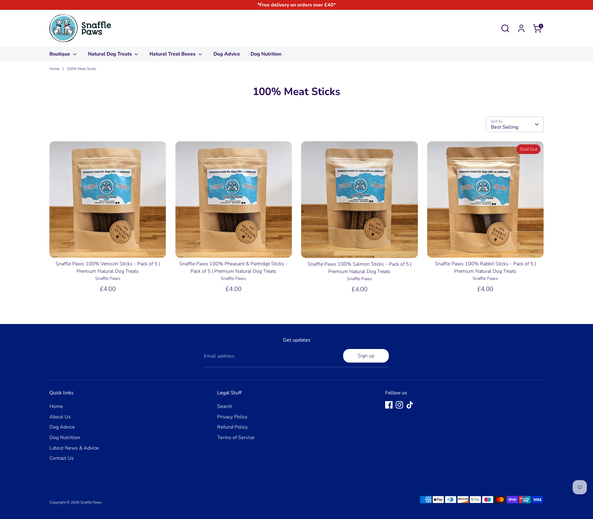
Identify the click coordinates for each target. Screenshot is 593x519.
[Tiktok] (410, 405)
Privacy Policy (232, 416)
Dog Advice (226, 54)
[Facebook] (389, 405)
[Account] (521, 28)
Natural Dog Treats (110, 54)
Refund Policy (232, 427)
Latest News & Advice (74, 448)
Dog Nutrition (265, 54)
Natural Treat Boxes (173, 54)
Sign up (366, 355)
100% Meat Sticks (81, 68)
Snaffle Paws (91, 502)
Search (224, 406)
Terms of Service (235, 437)
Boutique (60, 54)
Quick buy (108, 247)
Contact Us (61, 458)
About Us (60, 416)
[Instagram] (399, 405)
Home (54, 68)
